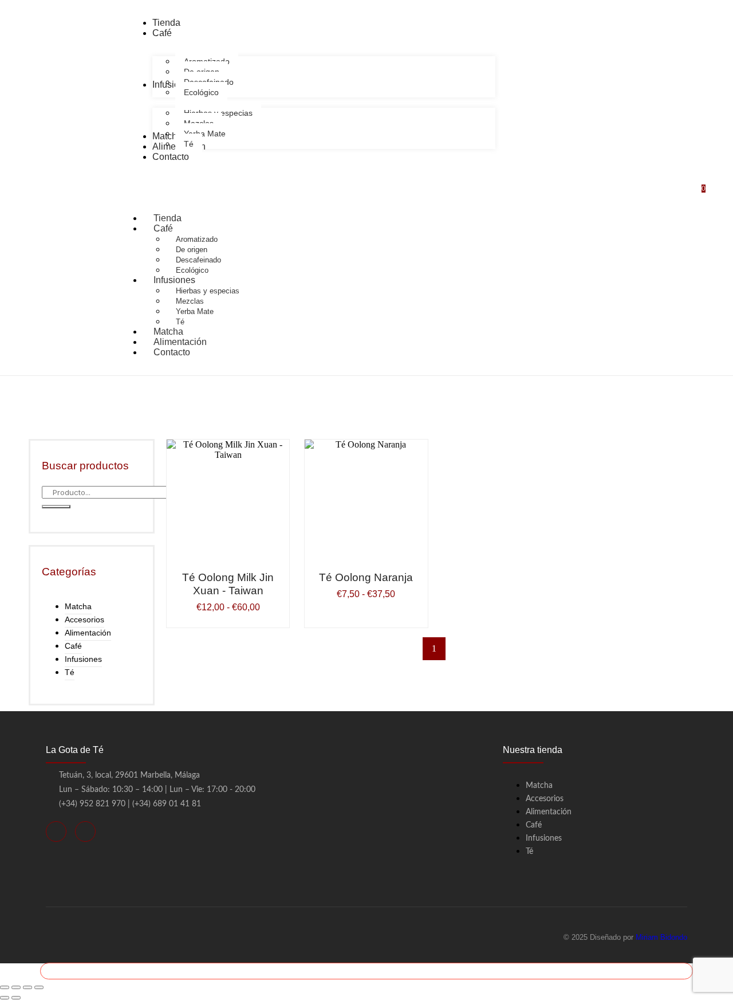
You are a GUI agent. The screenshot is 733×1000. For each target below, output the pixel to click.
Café (163, 228)
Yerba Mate (195, 311)
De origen (191, 249)
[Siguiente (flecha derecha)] (16, 997)
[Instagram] (85, 831)
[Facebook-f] (56, 831)
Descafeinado (198, 260)
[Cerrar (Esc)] (39, 987)
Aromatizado (197, 239)
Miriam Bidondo (661, 937)
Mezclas (190, 301)
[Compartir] (27, 987)
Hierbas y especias (207, 291)
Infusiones (174, 280)
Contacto (171, 352)
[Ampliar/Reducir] (4, 987)
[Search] (56, 506)
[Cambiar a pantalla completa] (16, 987)
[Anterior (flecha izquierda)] (4, 997)
